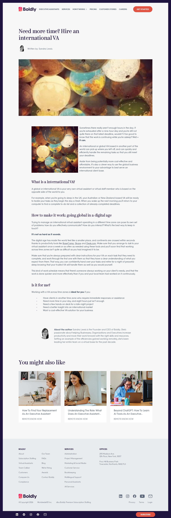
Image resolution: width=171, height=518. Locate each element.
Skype (78, 243)
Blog (43, 463)
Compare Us (24, 477)
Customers (23, 472)
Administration (71, 453)
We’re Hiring (47, 468)
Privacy (132, 502)
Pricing (93, 9)
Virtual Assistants (26, 463)
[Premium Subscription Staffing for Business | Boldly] (27, 9)
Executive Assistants (49, 9)
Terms (141, 502)
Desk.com (91, 243)
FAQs (44, 458)
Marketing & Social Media (75, 463)
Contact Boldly (48, 477)
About (21, 453)
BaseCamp (68, 243)
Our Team (46, 453)
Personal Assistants (73, 482)
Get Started (143, 9)
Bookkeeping (70, 472)
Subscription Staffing (27, 458)
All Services (69, 486)
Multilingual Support (73, 477)
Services (66, 9)
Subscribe (146, 514)
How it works (79, 9)
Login (150, 502)
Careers (123, 9)
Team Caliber (24, 468)
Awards (45, 472)
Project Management (73, 458)
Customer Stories (107, 9)
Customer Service (72, 468)
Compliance (24, 482)
